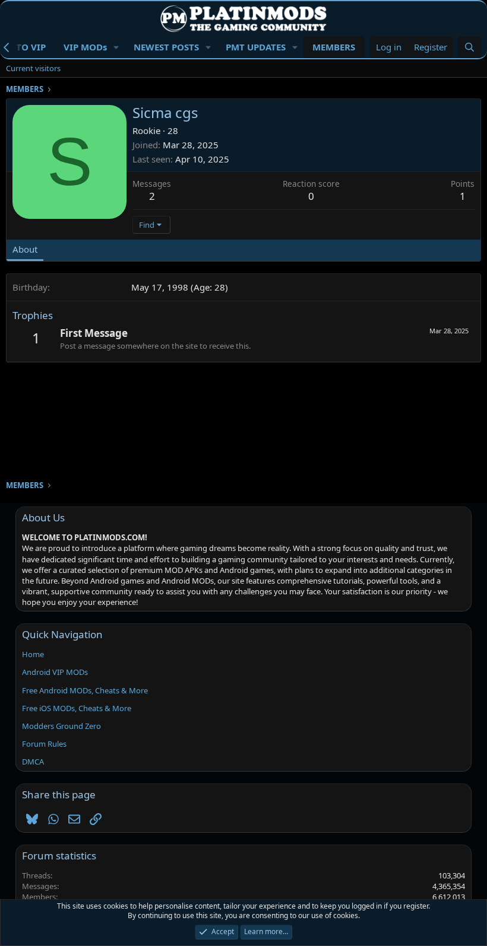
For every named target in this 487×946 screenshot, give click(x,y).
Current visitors (33, 68)
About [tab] (24, 249)
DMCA (33, 761)
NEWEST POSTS (166, 47)
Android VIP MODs (55, 672)
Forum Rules (44, 743)
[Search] (469, 47)
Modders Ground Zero (61, 726)
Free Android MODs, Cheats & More (85, 690)
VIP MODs (85, 47)
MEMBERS (333, 47)
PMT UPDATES (256, 47)
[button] (116, 47)
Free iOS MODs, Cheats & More (76, 708)
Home (33, 654)
